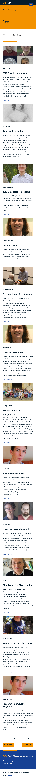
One (10, 775)
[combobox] (20, 35)
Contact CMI (7, 763)
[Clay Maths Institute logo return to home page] (18, 3)
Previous (9, 745)
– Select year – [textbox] (17, 35)
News (10, 10)
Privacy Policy (8, 761)
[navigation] (31, 4)
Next (26, 745)
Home (5, 10)
